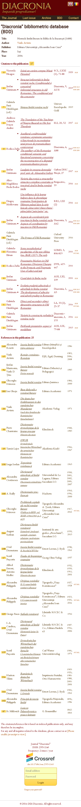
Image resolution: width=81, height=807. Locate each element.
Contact (74, 18)
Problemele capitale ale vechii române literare (30, 510)
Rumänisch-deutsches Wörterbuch (26, 677)
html (76, 253)
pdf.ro (76, 86)
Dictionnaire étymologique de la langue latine (29, 570)
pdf (76, 72)
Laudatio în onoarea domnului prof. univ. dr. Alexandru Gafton (36, 171)
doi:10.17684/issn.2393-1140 (40, 764)
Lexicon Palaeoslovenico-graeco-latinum (28, 711)
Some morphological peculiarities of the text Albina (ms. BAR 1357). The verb (35, 252)
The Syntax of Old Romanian (35, 237)
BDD (59, 18)
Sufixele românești (29, 614)
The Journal (9, 18)
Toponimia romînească (26, 464)
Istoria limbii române (30, 346)
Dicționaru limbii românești (30, 533)
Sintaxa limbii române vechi (34, 107)
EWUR (30, 448)
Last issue (29, 18)
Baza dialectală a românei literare (28, 391)
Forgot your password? (33, 789)
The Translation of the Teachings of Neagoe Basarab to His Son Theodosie (36, 123)
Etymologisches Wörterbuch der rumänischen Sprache (30, 652)
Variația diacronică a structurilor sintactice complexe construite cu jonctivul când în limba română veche (36, 183)
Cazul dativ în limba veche (33, 278)
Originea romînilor (29, 584)
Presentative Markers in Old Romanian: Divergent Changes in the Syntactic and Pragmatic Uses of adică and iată (35, 265)
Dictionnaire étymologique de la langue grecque (29, 429)
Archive (46, 18)
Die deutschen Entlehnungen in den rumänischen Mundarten (30, 408)
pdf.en (76, 89)
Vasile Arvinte (24, 42)
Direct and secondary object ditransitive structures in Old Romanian (34, 304)
